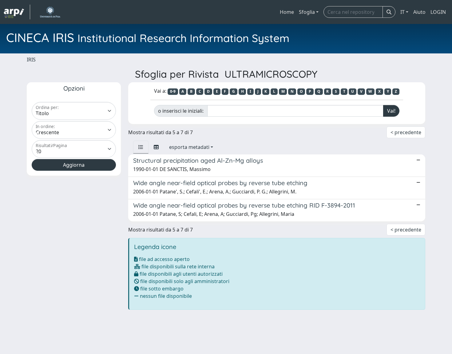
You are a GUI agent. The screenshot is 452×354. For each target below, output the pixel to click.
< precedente (406, 132)
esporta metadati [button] (189, 147)
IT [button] (402, 12)
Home (287, 12)
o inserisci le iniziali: (181, 110)
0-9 (173, 91)
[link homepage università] (50, 12)
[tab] (141, 147)
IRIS (31, 59)
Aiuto (419, 12)
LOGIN (438, 12)
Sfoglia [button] (307, 12)
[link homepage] (17, 12)
